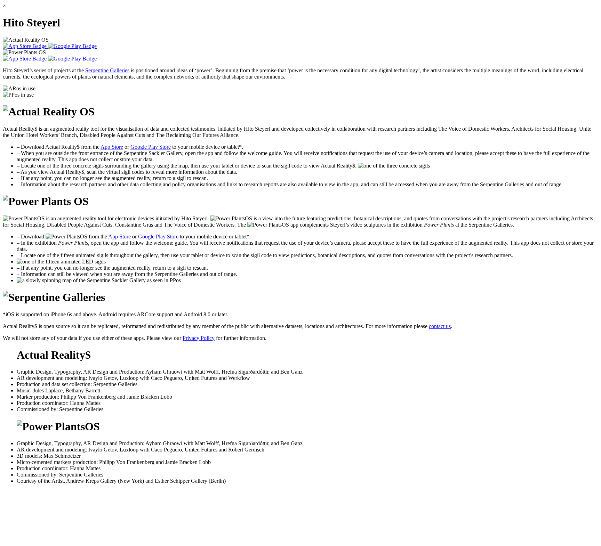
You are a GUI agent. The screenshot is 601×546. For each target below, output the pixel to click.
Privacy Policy (199, 338)
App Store (112, 147)
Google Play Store (150, 147)
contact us (440, 326)
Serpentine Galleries (107, 70)
